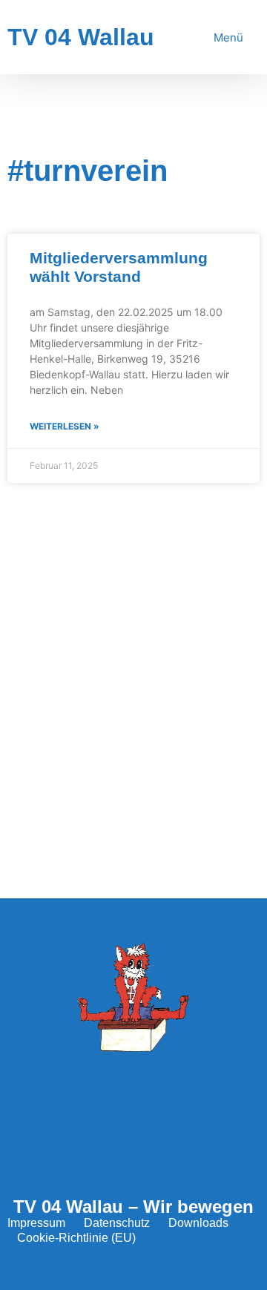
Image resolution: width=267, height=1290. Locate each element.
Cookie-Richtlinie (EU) (76, 1237)
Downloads (198, 1223)
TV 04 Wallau (80, 37)
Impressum (36, 1223)
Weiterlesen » (64, 426)
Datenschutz (117, 1223)
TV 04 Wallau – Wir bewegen (133, 1207)
